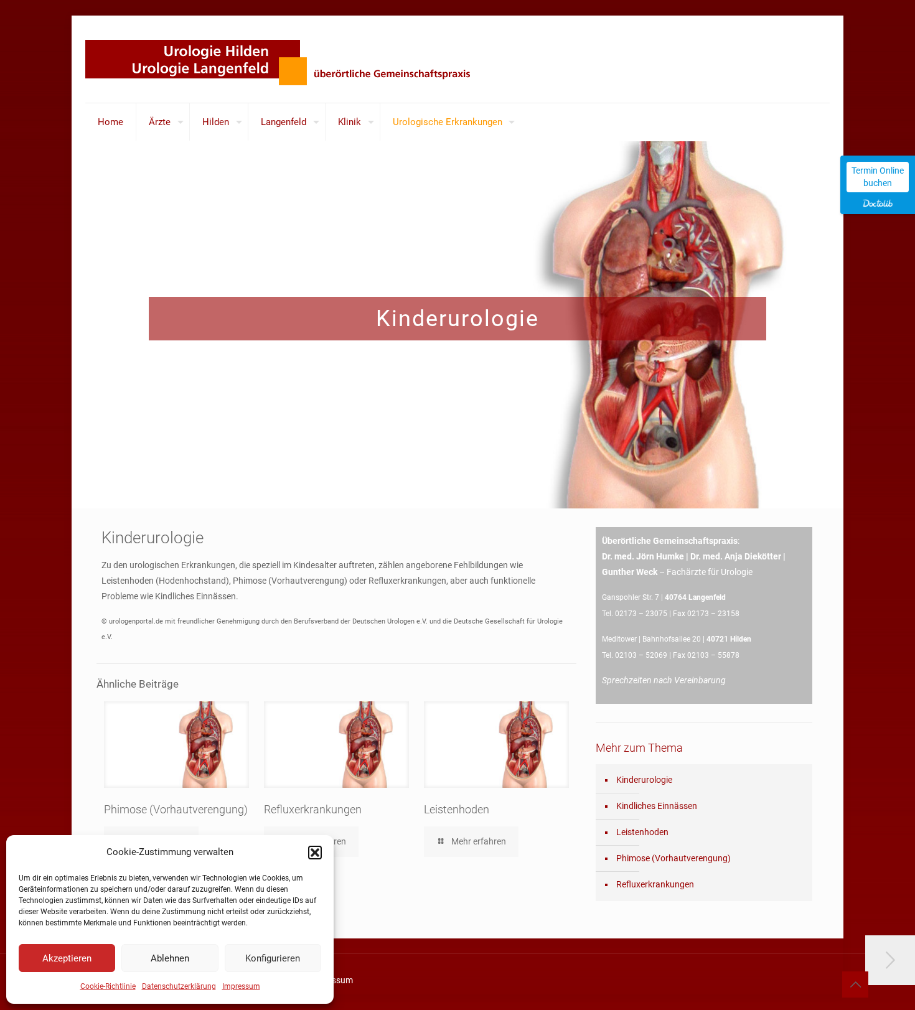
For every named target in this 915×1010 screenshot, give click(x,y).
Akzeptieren (67, 958)
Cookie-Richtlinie (108, 986)
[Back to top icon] (855, 984)
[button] (315, 852)
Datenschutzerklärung (179, 986)
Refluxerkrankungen (313, 809)
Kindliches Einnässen (656, 806)
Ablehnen (170, 958)
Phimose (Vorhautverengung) (176, 809)
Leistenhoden (456, 809)
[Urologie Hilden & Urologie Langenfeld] (289, 59)
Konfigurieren (272, 958)
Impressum (241, 986)
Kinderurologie (644, 780)
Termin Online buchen (878, 177)
